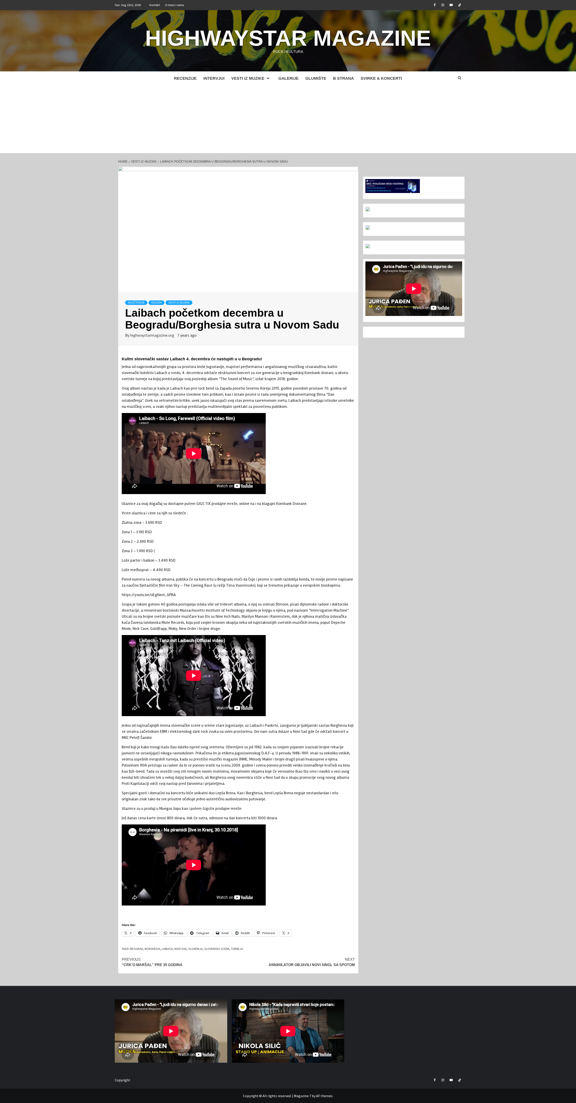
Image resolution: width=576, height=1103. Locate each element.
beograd (136, 949)
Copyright (122, 1080)
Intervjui (214, 78)
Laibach (167, 949)
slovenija (195, 949)
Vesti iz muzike (247, 78)
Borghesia (152, 949)
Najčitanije (136, 302)
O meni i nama (174, 5)
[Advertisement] (288, 119)
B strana (343, 78)
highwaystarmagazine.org (152, 335)
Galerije (288, 78)
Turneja (237, 949)
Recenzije (185, 78)
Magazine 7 (302, 1096)
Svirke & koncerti (381, 78)
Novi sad (180, 949)
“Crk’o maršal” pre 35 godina (152, 962)
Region (156, 302)
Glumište (315, 78)
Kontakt (154, 5)
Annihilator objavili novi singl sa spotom (312, 962)
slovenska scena (217, 949)
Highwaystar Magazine (288, 38)
